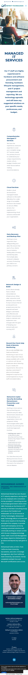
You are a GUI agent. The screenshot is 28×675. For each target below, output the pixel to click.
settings (12, 670)
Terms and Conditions (10, 674)
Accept (4, 672)
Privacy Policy (19, 674)
